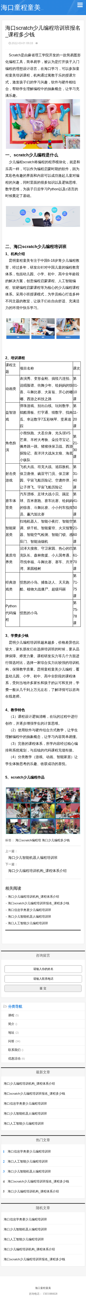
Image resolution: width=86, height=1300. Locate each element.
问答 (14, 1041)
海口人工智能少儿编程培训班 (28, 923)
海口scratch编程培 (28, 840)
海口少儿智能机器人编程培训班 (33, 857)
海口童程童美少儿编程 (34, 7)
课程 (13, 1015)
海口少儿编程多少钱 (56, 840)
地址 (13, 1032)
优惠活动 (16, 1058)
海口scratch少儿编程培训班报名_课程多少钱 (38, 903)
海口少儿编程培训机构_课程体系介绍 (37, 871)
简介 (12, 1024)
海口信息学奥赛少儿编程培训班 (29, 910)
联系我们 (15, 1050)
